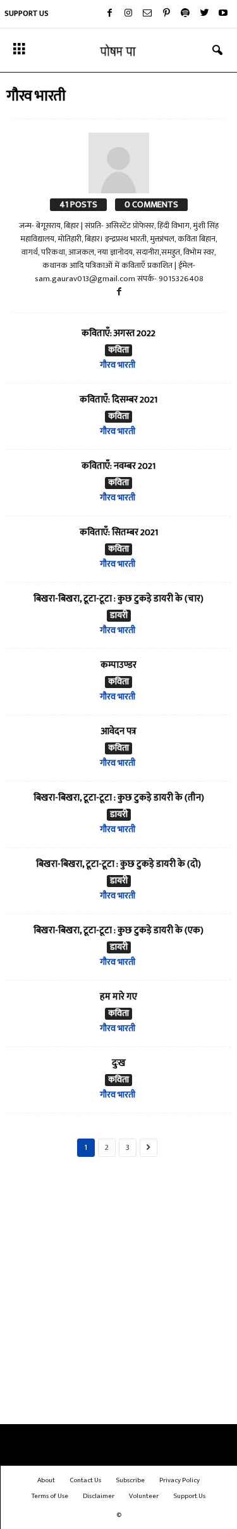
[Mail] (147, 13)
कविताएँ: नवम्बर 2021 (118, 466)
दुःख (119, 1063)
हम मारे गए (118, 997)
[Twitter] (204, 13)
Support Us (26, 13)
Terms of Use (50, 1496)
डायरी (119, 616)
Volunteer (144, 1496)
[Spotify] (185, 13)
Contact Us (85, 1480)
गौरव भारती (117, 365)
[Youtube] (223, 13)
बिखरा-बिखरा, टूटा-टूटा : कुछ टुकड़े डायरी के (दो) (118, 864)
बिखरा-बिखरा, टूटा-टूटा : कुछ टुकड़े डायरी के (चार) (118, 599)
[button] (217, 50)
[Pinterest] (166, 13)
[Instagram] (128, 13)
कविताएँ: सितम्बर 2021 (119, 532)
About (46, 1480)
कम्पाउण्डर (118, 665)
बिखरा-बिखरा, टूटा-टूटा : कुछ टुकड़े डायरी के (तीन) (118, 798)
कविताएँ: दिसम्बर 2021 (118, 400)
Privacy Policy (179, 1480)
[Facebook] (109, 13)
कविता (118, 350)
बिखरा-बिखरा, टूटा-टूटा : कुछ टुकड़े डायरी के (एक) (118, 930)
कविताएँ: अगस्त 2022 (118, 333)
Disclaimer (98, 1496)
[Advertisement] (118, 1297)
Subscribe (130, 1480)
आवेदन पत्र (118, 731)
